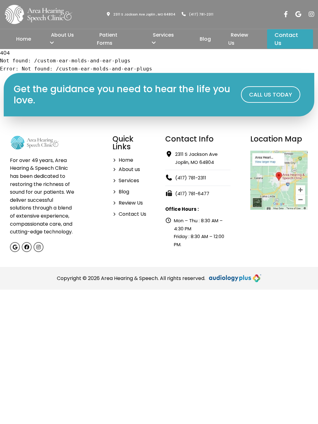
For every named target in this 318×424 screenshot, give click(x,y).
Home (23, 39)
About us (129, 169)
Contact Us (286, 39)
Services (163, 34)
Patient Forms (107, 39)
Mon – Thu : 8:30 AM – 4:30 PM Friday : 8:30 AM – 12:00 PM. (199, 232)
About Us (62, 34)
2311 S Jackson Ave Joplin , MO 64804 (143, 14)
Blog (205, 39)
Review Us (238, 39)
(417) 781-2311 (200, 14)
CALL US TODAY (270, 94)
